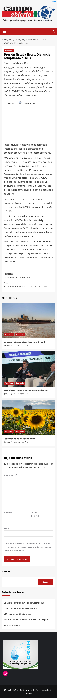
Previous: (17, 275)
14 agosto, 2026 (18, 442)
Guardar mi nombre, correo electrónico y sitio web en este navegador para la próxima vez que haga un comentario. (28, 546)
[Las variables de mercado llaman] (28, 417)
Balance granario (12, 625)
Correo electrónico (36, 514)
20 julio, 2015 (18, 63)
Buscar (6, 571)
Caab (8, 63)
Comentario (10, 474)
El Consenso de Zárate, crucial (18, 614)
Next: (25, 284)
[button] (4, 31)
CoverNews (41, 690)
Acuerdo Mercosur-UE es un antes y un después (26, 390)
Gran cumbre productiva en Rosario (20, 608)
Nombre (8, 512)
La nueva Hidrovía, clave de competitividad (24, 341)
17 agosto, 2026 (18, 346)
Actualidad (9, 335)
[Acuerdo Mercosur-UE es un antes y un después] (28, 369)
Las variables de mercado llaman (19, 438)
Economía (8, 50)
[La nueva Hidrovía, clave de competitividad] (28, 320)
